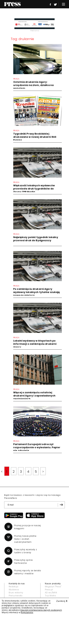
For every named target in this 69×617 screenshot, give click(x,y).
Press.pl (49, 589)
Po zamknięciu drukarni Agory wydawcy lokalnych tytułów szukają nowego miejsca (36, 292)
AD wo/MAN (51, 592)
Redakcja (13, 586)
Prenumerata (15, 595)
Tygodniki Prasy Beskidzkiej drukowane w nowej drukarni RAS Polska (34, 137)
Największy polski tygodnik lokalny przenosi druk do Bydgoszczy (35, 239)
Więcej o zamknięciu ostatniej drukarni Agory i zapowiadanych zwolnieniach (34, 395)
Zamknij (61, 601)
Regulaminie (27, 612)
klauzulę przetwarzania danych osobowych (41, 610)
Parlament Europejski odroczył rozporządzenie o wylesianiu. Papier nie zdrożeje (36, 447)
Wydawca (14, 589)
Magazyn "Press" (53, 586)
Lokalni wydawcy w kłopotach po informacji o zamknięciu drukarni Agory (34, 344)
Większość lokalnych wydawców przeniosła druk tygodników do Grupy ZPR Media (34, 188)
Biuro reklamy (16, 592)
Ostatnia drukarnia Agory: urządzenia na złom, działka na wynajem (33, 85)
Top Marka (50, 595)
